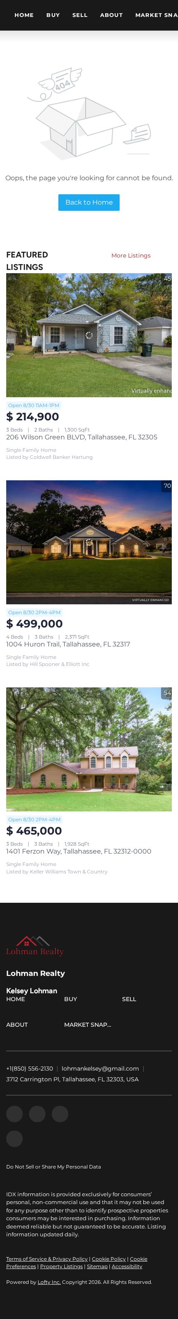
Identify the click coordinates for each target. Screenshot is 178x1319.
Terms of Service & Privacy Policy (47, 1259)
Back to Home (89, 202)
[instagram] (60, 1114)
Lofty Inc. (49, 1282)
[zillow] (37, 1114)
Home (24, 15)
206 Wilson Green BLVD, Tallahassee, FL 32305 (81, 437)
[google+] (14, 1139)
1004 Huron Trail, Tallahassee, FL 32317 (68, 644)
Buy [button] (53, 15)
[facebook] (14, 1114)
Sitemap (97, 1266)
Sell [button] (80, 15)
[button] (17, 1000)
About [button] (111, 15)
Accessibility (127, 1266)
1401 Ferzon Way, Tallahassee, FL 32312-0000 (79, 851)
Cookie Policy (109, 1259)
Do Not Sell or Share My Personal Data (53, 1167)
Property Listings (61, 1266)
